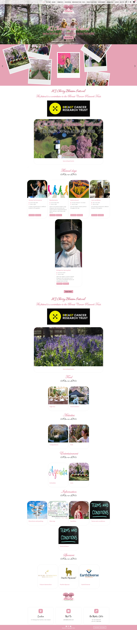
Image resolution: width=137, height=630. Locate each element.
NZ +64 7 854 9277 (96, 619)
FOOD (83, 2)
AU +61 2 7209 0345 (96, 621)
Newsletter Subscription (99, 627)
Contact (117, 2)
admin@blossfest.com (68, 619)
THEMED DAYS (60, 2)
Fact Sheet (48, 2)
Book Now (68, 37)
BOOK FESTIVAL (68, 2)
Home (44, 2)
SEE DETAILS (38, 215)
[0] (134, 2)
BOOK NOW (31, 215)
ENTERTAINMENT (101, 2)
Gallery (53, 2)
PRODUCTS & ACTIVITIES (91, 2)
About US (122, 2)
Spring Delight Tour (76, 2)
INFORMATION (110, 2)
